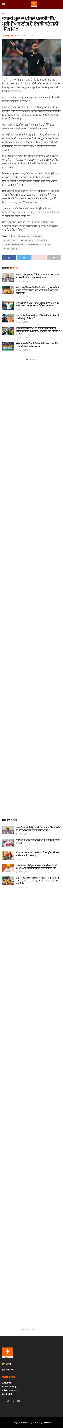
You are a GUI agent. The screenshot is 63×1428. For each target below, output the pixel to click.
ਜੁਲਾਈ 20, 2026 (22, 322)
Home (4, 13)
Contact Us (7, 1394)
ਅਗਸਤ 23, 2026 (22, 297)
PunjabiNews (43, 240)
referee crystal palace (14, 244)
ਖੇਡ (10, 13)
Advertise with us (10, 1390)
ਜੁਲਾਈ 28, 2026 (22, 309)
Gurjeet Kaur (11, 35)
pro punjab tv (27, 240)
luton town (38, 236)
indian (12, 236)
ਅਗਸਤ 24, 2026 (22, 281)
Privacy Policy (9, 1386)
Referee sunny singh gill (39, 244)
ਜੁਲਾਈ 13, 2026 (22, 350)
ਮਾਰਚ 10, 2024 (27, 35)
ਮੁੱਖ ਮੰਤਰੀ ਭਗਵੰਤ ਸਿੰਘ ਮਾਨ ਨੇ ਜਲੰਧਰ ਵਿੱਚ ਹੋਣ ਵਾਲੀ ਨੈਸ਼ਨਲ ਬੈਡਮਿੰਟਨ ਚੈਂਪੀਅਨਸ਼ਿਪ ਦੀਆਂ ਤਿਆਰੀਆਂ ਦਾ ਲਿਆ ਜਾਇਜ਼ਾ (38, 331)
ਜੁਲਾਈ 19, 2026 (22, 337)
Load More (31, 360)
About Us (6, 1383)
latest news (23, 236)
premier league (11, 240)
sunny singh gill (11, 249)
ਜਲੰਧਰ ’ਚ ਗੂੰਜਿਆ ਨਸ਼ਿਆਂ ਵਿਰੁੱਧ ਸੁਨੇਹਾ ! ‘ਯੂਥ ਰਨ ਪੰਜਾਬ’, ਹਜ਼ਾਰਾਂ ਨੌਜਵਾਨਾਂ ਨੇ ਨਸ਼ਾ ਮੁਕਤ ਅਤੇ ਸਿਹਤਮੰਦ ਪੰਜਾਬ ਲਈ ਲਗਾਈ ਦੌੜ (38, 290)
